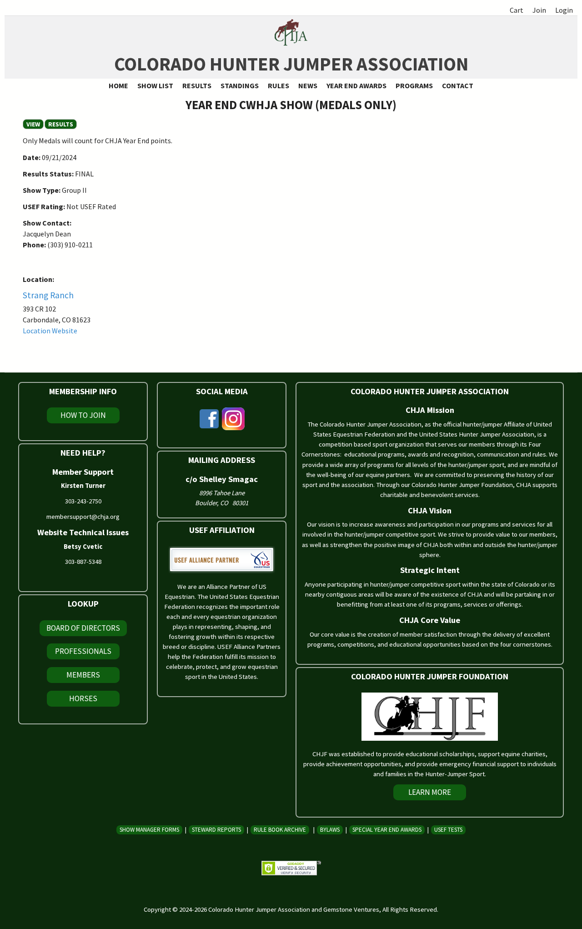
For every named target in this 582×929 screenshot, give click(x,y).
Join (539, 10)
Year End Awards (356, 85)
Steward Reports (216, 830)
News (307, 85)
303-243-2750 (83, 501)
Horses (83, 698)
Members (83, 675)
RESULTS (60, 124)
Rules (278, 85)
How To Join (83, 415)
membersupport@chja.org (83, 516)
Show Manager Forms (149, 830)
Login (564, 10)
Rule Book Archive (280, 830)
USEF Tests (448, 830)
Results (196, 85)
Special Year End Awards (386, 830)
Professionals (83, 651)
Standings (240, 85)
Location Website (50, 330)
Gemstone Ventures (351, 909)
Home (118, 85)
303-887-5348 (83, 561)
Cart (516, 10)
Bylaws (330, 830)
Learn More (429, 792)
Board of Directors (83, 628)
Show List (155, 85)
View (35, 124)
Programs (414, 85)
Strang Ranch (48, 295)
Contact (457, 85)
